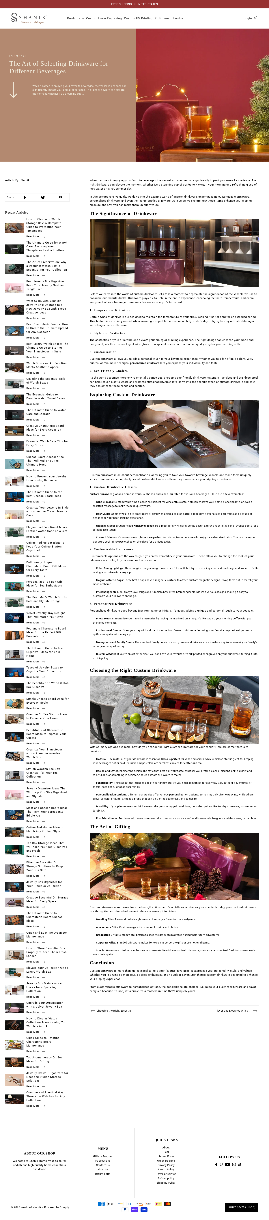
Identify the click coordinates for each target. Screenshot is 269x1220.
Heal (166, 1151)
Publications (103, 1160)
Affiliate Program (102, 1156)
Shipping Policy (166, 1182)
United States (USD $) (241, 1207)
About (166, 1147)
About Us (103, 1169)
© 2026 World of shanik (26, 1207)
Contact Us (103, 1165)
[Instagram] (234, 1164)
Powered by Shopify (57, 1207)
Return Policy (166, 1169)
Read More (33, 236)
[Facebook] (216, 1164)
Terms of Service (166, 1173)
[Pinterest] (221, 1164)
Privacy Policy (166, 1165)
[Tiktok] (239, 1164)
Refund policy (166, 1178)
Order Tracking (166, 1160)
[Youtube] (227, 1164)
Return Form (103, 1173)
